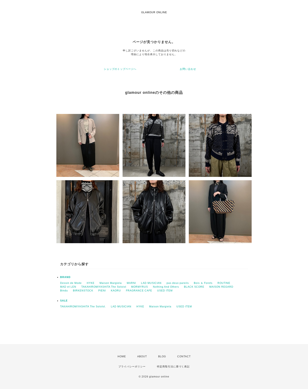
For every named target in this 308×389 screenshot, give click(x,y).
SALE (64, 300)
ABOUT (142, 356)
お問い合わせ (188, 69)
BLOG (162, 356)
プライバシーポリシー (132, 366)
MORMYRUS (139, 286)
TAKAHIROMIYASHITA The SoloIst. (83, 306)
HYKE (90, 283)
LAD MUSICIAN (151, 283)
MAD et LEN (68, 286)
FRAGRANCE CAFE (139, 290)
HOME (122, 356)
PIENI (102, 290)
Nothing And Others (166, 286)
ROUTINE (223, 283)
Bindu (64, 290)
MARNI (131, 283)
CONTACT (184, 356)
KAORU (116, 290)
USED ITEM (165, 290)
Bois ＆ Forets (203, 283)
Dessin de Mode (71, 283)
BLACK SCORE (194, 286)
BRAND (65, 277)
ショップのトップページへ (120, 69)
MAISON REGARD (221, 286)
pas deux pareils (178, 283)
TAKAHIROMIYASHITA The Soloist (103, 286)
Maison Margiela (111, 283)
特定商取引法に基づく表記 (173, 366)
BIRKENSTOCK (83, 290)
